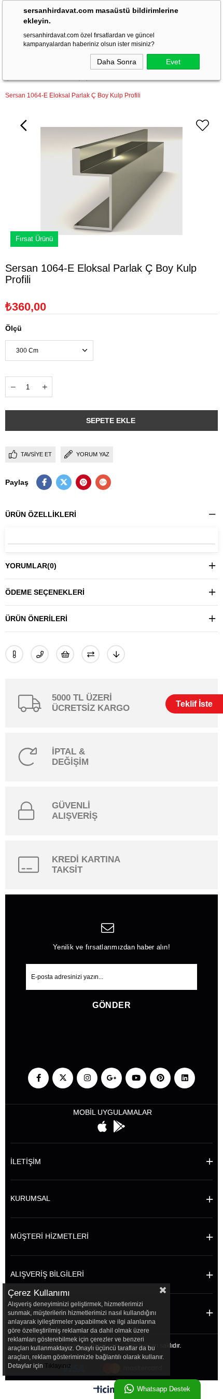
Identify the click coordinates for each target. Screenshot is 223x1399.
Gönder (111, 1005)
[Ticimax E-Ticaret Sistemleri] (111, 1391)
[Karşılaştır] (90, 654)
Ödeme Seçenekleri (45, 592)
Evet (173, 62)
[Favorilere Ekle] (202, 125)
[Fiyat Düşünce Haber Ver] (116, 654)
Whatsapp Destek (163, 1389)
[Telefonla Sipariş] (40, 654)
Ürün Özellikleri (40, 514)
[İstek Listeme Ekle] (65, 654)
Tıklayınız (58, 1365)
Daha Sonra (116, 62)
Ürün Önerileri (36, 618)
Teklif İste (194, 704)
